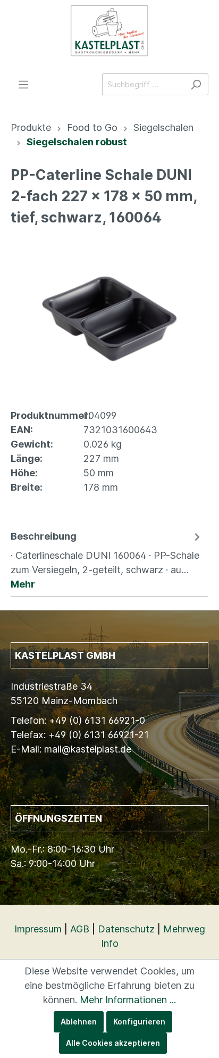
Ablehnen (79, 1021)
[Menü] (23, 84)
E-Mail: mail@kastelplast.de (71, 749)
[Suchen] (195, 84)
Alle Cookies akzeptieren (113, 1042)
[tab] (107, 559)
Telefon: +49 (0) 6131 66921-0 (78, 720)
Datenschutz (126, 929)
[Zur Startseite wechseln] (109, 30)
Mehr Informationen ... (128, 999)
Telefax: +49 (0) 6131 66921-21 (80, 734)
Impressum (38, 929)
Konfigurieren (139, 1021)
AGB (79, 929)
